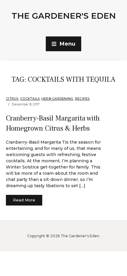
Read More (24, 200)
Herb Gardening (57, 99)
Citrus (12, 99)
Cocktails (30, 99)
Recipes (82, 99)
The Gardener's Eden (64, 16)
